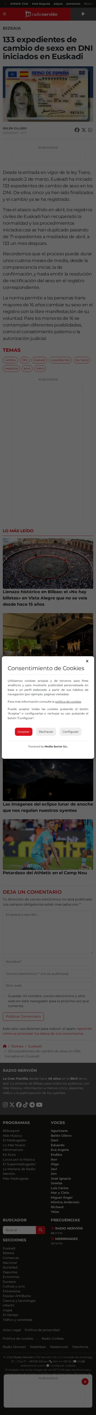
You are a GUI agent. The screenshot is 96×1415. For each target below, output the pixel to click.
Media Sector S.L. (56, 746)
